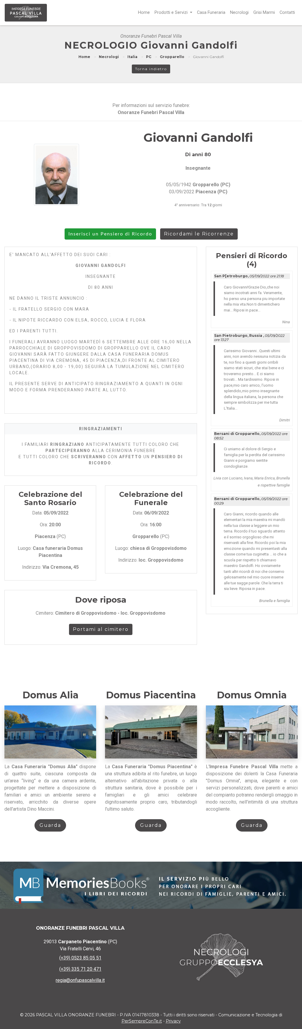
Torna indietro (151, 69)
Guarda (50, 825)
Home (144, 12)
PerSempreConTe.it (142, 1021)
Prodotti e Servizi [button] (172, 12)
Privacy (173, 1021)
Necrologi (239, 12)
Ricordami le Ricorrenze (199, 234)
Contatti (287, 12)
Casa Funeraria (211, 12)
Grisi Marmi (264, 12)
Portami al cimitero (101, 629)
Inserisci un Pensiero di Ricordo (110, 234)
